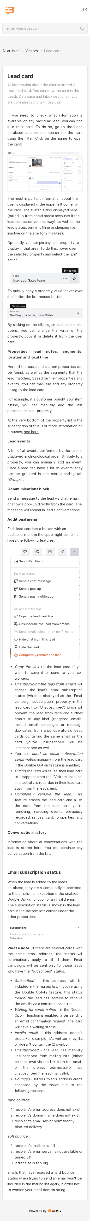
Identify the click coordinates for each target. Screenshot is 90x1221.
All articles (10, 50)
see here (31, 431)
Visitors (31, 50)
